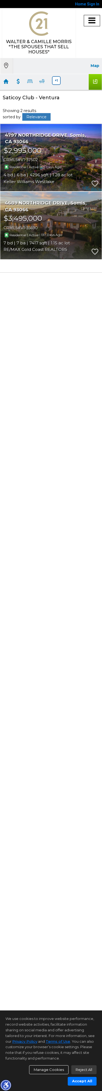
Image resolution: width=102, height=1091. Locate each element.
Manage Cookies (49, 1069)
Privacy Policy (24, 1041)
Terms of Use (58, 1041)
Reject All (84, 1069)
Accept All (82, 1081)
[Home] (38, 23)
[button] (6, 1085)
